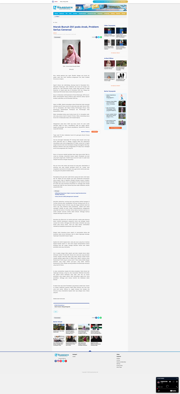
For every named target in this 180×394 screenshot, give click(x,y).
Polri (70, 13)
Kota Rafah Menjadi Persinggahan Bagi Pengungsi (120, 68)
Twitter (64, 362)
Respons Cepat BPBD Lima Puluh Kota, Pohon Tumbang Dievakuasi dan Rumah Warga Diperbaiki (111, 103)
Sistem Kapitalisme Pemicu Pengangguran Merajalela (111, 96)
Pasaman (100, 13)
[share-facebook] (96, 37)
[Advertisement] (42, 384)
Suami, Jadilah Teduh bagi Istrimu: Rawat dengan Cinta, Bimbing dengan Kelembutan (111, 115)
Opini (55, 311)
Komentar (58, 37)
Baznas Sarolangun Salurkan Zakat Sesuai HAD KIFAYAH (121, 47)
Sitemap (118, 363)
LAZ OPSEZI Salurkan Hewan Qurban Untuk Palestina (109, 47)
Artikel (74, 356)
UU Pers (118, 360)
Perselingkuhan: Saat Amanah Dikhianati (120, 80)
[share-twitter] (99, 37)
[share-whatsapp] (101, 37)
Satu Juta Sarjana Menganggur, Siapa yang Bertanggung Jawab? (111, 109)
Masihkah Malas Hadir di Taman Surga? (109, 80)
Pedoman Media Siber (121, 361)
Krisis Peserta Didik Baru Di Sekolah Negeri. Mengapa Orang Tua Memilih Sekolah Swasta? (111, 122)
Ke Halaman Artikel (115, 85)
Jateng (113, 13)
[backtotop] (90, 352)
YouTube (67, 362)
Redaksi (118, 358)
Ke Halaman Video (115, 52)
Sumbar (75, 13)
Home (56, 1)
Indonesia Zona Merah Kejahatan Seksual (109, 68)
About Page (68, 361)
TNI (66, 13)
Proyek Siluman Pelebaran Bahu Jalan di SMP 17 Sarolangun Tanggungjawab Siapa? (121, 36)
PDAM (123, 13)
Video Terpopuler (109, 25)
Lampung (106, 13)
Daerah (118, 13)
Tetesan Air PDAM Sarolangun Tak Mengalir (109, 35)
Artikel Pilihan (108, 58)
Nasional (61, 13)
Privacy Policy (120, 365)
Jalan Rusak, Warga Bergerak (62, 306)
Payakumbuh (82, 13)
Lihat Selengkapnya (115, 127)
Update (95, 131)
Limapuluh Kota (92, 13)
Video (57, 16)
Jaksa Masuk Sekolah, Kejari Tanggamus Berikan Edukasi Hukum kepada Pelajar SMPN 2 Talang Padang (111, 1)
